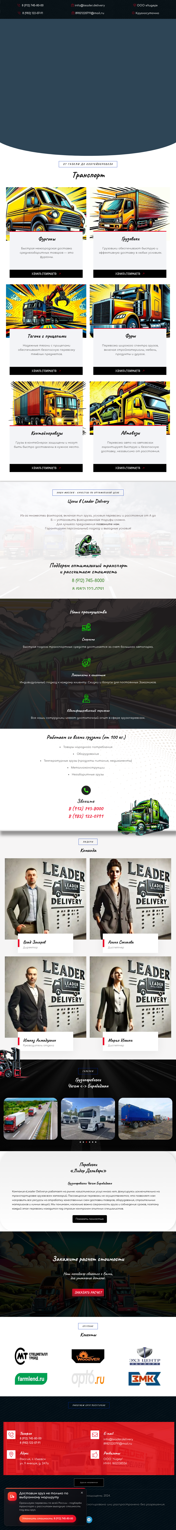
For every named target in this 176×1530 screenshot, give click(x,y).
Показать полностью (90, 1219)
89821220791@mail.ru (89, 13)
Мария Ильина (120, 1040)
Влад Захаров (34, 942)
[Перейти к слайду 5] (92, 1142)
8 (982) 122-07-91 (32, 13)
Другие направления (89, 1482)
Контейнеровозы (46, 433)
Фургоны (46, 238)
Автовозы (130, 432)
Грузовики (130, 238)
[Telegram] (88, 1519)
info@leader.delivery (90, 5)
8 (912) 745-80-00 (32, 5)
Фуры (130, 335)
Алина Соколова (120, 942)
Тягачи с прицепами (46, 335)
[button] (7, 1119)
